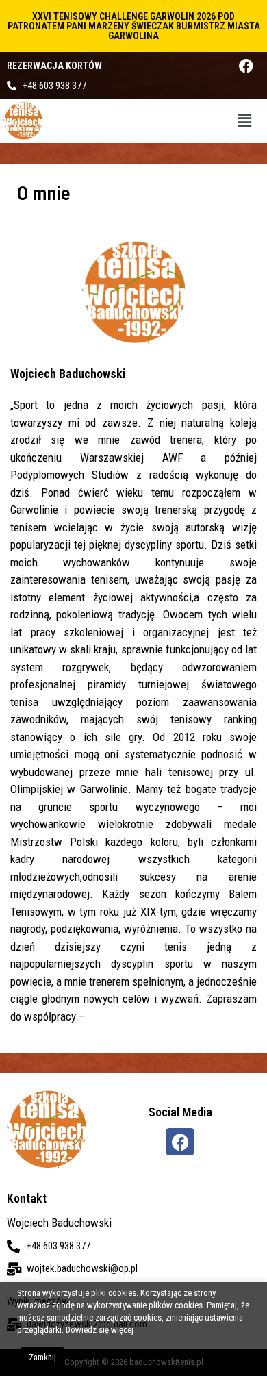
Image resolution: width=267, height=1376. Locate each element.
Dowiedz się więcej (100, 1330)
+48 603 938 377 (54, 85)
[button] (245, 121)
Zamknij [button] (42, 1357)
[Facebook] (246, 66)
